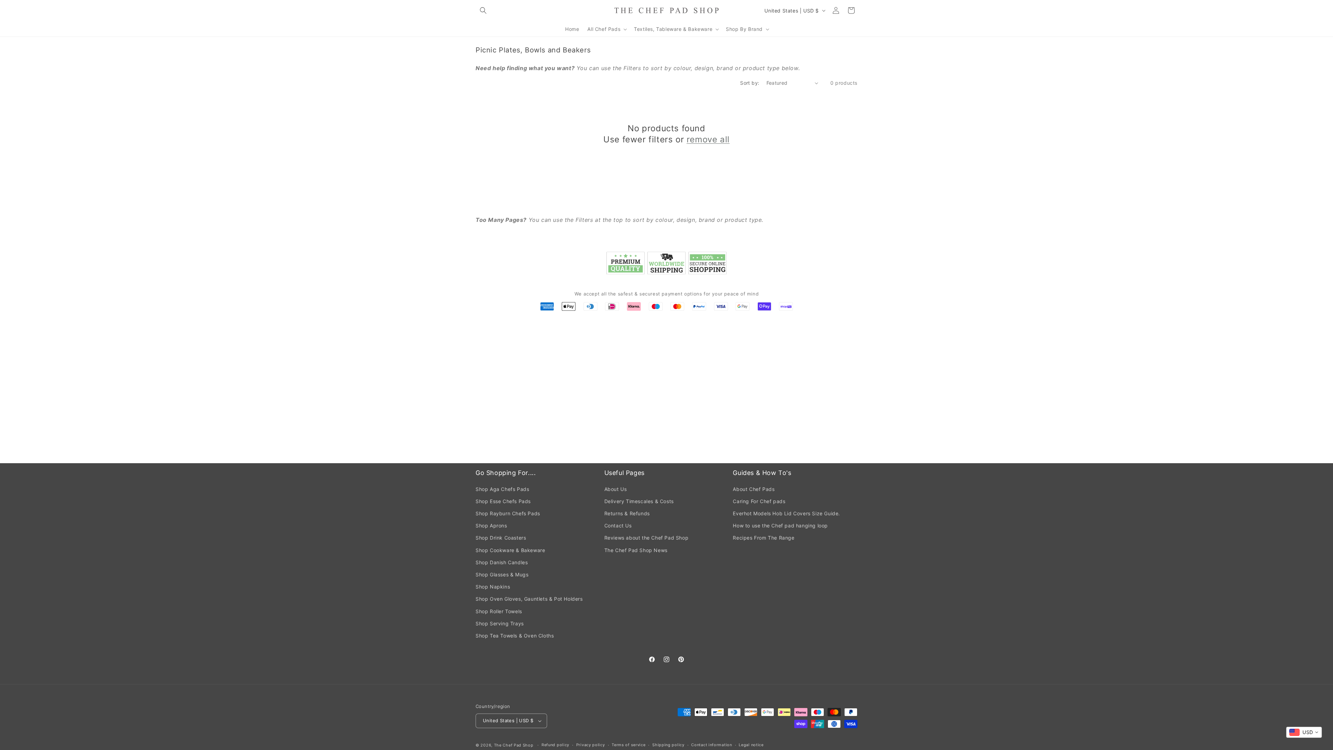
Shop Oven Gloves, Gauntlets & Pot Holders (529, 599)
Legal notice (751, 744)
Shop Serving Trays (500, 623)
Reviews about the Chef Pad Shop (646, 538)
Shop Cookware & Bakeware (510, 550)
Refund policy (555, 744)
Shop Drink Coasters (501, 538)
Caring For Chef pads (759, 501)
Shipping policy (668, 744)
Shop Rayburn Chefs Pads (508, 513)
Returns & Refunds (627, 513)
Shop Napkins (493, 587)
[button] (483, 10)
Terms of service (628, 744)
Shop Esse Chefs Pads (503, 501)
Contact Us (618, 525)
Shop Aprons (491, 525)
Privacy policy (590, 744)
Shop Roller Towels (499, 611)
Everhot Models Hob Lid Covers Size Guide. (786, 513)
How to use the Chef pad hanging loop (780, 525)
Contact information (711, 744)
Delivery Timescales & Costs (639, 501)
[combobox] (1304, 732)
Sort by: (749, 83)
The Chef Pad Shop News (636, 550)
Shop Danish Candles (502, 562)
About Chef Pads (753, 489)
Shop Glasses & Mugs (502, 574)
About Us (615, 489)
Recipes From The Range (763, 538)
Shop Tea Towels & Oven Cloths (515, 636)
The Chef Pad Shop (514, 745)
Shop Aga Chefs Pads (502, 489)
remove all (708, 139)
